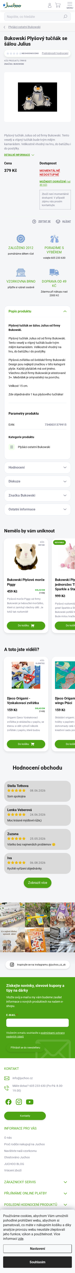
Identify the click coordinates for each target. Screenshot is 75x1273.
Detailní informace (17, 154)
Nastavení (37, 1249)
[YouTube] (29, 1101)
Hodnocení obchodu (37, 768)
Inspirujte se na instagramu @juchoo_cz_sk (41, 964)
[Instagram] (18, 1101)
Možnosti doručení (55, 183)
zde (20, 1239)
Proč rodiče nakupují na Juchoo (24, 1144)
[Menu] (70, 5)
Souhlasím (37, 1262)
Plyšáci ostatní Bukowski (34, 447)
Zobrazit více (37, 883)
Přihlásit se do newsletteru (25, 1047)
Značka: (14, 64)
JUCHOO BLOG (14, 1164)
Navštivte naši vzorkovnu (20, 1151)
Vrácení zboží (12, 1170)
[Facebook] (7, 1101)
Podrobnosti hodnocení (55, 53)
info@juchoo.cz (22, 1078)
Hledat (65, 16)
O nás (8, 1137)
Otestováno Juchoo (17, 1157)
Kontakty (25, 1115)
